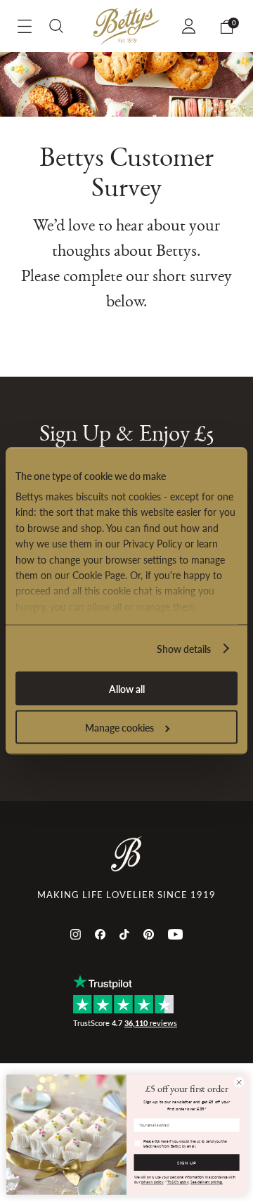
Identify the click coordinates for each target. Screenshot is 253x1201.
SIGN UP (186, 1163)
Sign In (191, 26)
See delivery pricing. (206, 1181)
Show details (184, 648)
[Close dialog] (238, 1082)
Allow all (127, 688)
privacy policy (152, 1181)
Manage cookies (119, 727)
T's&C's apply (178, 1181)
